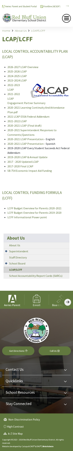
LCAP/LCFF (38, 30)
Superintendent (18, 251)
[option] (12, 300)
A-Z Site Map (15, 433)
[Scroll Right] (67, 302)
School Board (17, 263)
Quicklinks (14, 380)
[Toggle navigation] (66, 18)
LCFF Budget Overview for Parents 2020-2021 (34, 208)
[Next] (64, 6)
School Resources (20, 392)
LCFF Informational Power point (27, 217)
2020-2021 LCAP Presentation (25, 139)
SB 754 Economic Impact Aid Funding (29, 170)
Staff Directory (18, 257)
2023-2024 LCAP (17, 80)
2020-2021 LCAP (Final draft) (24, 125)
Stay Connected (19, 403)
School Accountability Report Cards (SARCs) (35, 276)
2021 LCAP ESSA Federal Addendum (28, 116)
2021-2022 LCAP (17, 121)
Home (6, 30)
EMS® (38, 446)
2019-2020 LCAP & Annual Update (27, 157)
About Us (21, 30)
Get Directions (17, 350)
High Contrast (15, 426)
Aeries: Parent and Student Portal (21, 6)
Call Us (53, 350)
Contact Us (15, 369)
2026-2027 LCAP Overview (22, 67)
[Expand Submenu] (6, 251)
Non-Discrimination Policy (24, 419)
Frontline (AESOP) (51, 6)
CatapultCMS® (28, 446)
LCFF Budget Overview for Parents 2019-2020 (34, 212)
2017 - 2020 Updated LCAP (23, 161)
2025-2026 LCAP (17, 71)
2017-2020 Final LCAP (20, 166)
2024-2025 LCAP (17, 76)
